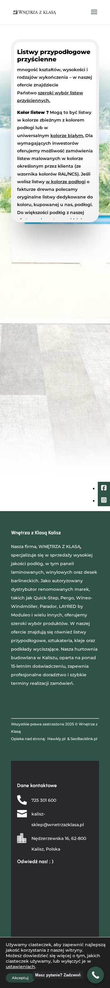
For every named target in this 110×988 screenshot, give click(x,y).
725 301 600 (43, 800)
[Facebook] (104, 488)
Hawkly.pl (56, 738)
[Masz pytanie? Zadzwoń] (95, 975)
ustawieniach (20, 966)
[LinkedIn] (104, 500)
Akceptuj (20, 977)
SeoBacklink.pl (84, 738)
